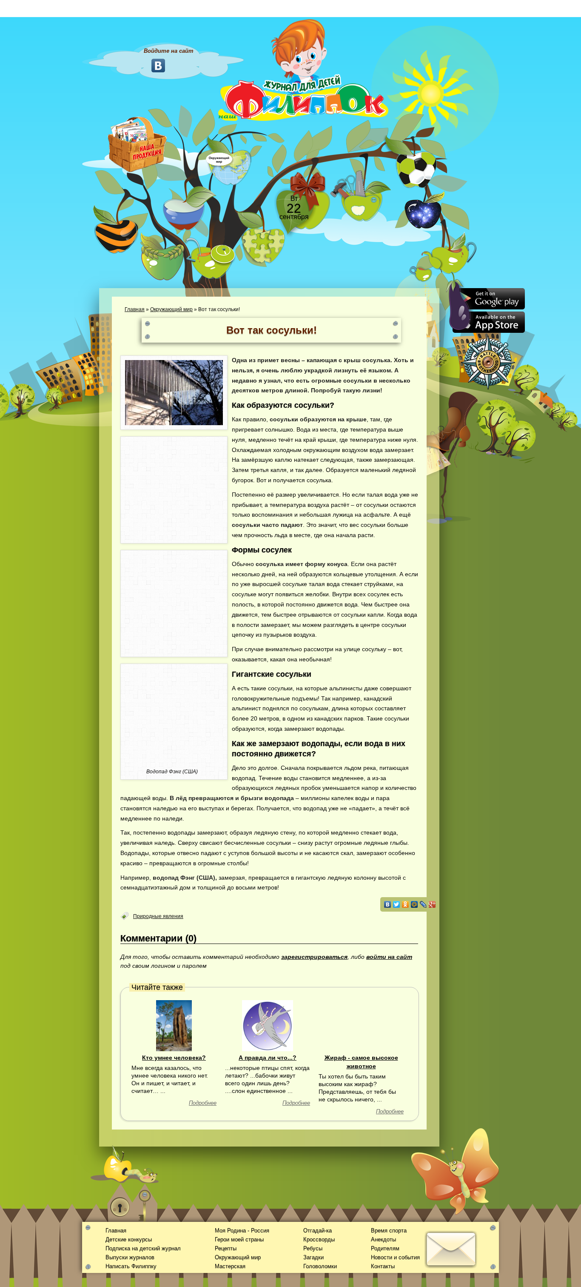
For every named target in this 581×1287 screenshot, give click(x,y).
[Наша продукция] (137, 143)
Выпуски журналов (129, 1257)
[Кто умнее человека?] (174, 1025)
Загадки (313, 1257)
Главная (135, 309)
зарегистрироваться (314, 956)
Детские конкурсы (128, 1239)
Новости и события (395, 1257)
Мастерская (230, 1266)
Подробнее (202, 1103)
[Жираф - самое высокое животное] (361, 1025)
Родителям (385, 1248)
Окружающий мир (171, 309)
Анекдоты (383, 1239)
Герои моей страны (239, 1239)
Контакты (383, 1266)
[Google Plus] (432, 904)
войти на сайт (389, 956)
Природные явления (158, 916)
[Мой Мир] (414, 904)
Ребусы (312, 1248)
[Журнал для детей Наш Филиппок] (303, 69)
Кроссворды (319, 1239)
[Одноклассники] (405, 904)
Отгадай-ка (317, 1230)
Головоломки (320, 1266)
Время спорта (389, 1230)
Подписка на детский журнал (143, 1248)
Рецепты (225, 1248)
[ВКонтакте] (387, 904)
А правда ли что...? (267, 1057)
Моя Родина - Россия (242, 1230)
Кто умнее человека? (174, 1057)
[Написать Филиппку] (440, 458)
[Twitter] (396, 904)
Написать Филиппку (131, 1266)
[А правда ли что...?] (267, 1025)
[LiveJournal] (423, 904)
